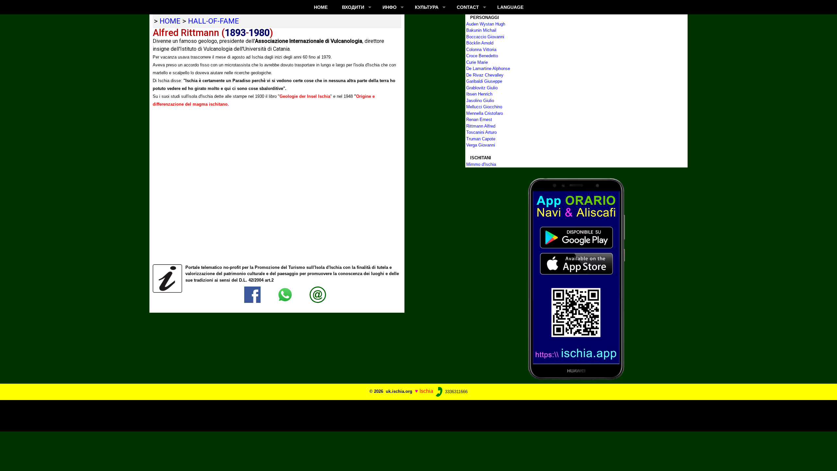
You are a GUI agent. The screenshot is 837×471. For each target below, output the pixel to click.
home (170, 21)
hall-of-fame (213, 21)
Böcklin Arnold (479, 43)
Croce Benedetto (482, 55)
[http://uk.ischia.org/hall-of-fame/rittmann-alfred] (318, 294)
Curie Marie (477, 62)
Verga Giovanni (480, 145)
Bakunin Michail (481, 30)
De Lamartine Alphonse (488, 68)
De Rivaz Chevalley (485, 75)
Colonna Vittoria (481, 49)
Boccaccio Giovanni (485, 36)
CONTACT (468, 7)
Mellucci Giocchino (484, 106)
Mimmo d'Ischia (481, 164)
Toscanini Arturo (481, 132)
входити (353, 7)
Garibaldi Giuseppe (484, 81)
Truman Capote (480, 138)
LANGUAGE (510, 7)
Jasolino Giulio (480, 100)
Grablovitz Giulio (482, 87)
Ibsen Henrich (479, 94)
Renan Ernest (479, 119)
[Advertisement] (410, 414)
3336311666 (456, 391)
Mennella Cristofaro (484, 113)
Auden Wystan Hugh (485, 24)
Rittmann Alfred (480, 126)
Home (321, 7)
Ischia (426, 391)
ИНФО (390, 7)
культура (426, 7)
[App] (576, 278)
